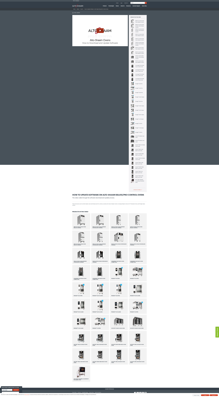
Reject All (213, 395)
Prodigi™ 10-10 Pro (138, 83)
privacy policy (27, 394)
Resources (128, 5)
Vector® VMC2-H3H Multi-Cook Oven (139, 163)
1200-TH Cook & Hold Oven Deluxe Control (139, 35)
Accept (205, 395)
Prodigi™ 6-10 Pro (138, 123)
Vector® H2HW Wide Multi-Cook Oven (139, 154)
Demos (117, 5)
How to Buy (144, 5)
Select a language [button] (76, 0)
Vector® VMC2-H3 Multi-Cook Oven (140, 159)
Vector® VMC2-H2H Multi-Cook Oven (139, 150)
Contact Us (79, 392)
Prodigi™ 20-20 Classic (139, 97)
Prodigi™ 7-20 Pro (138, 132)
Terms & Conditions (98, 392)
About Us (122, 5)
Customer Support (136, 5)
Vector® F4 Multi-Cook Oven (139, 141)
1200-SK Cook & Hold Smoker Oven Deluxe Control (139, 30)
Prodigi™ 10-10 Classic (139, 110)
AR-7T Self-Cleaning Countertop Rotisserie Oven (139, 181)
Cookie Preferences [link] (109, 389)
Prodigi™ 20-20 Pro (139, 92)
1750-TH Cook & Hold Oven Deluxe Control (139, 39)
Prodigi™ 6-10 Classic (139, 119)
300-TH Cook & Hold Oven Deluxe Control (139, 48)
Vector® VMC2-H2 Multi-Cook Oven (140, 145)
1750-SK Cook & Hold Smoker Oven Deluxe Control (139, 44)
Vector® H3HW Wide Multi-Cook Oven (139, 167)
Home (74, 9)
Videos (78, 9)
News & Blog (74, 392)
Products (105, 5)
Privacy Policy (91, 392)
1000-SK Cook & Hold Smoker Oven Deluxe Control (139, 26)
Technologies (111, 5)
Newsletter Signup (85, 392)
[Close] (20, 387)
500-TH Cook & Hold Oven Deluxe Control (139, 52)
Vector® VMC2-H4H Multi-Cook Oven (139, 176)
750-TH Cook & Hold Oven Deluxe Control (139, 61)
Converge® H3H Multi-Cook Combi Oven (139, 75)
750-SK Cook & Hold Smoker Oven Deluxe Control (139, 57)
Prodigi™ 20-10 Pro (139, 101)
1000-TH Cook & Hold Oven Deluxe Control (139, 21)
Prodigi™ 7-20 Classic (139, 127)
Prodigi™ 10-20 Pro (139, 88)
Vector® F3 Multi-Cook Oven (139, 136)
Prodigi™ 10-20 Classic (139, 105)
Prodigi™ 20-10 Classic (139, 114)
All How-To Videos (137, 189)
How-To (81, 9)
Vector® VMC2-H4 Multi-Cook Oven (139, 172)
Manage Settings (196, 395)
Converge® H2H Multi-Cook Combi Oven (139, 66)
